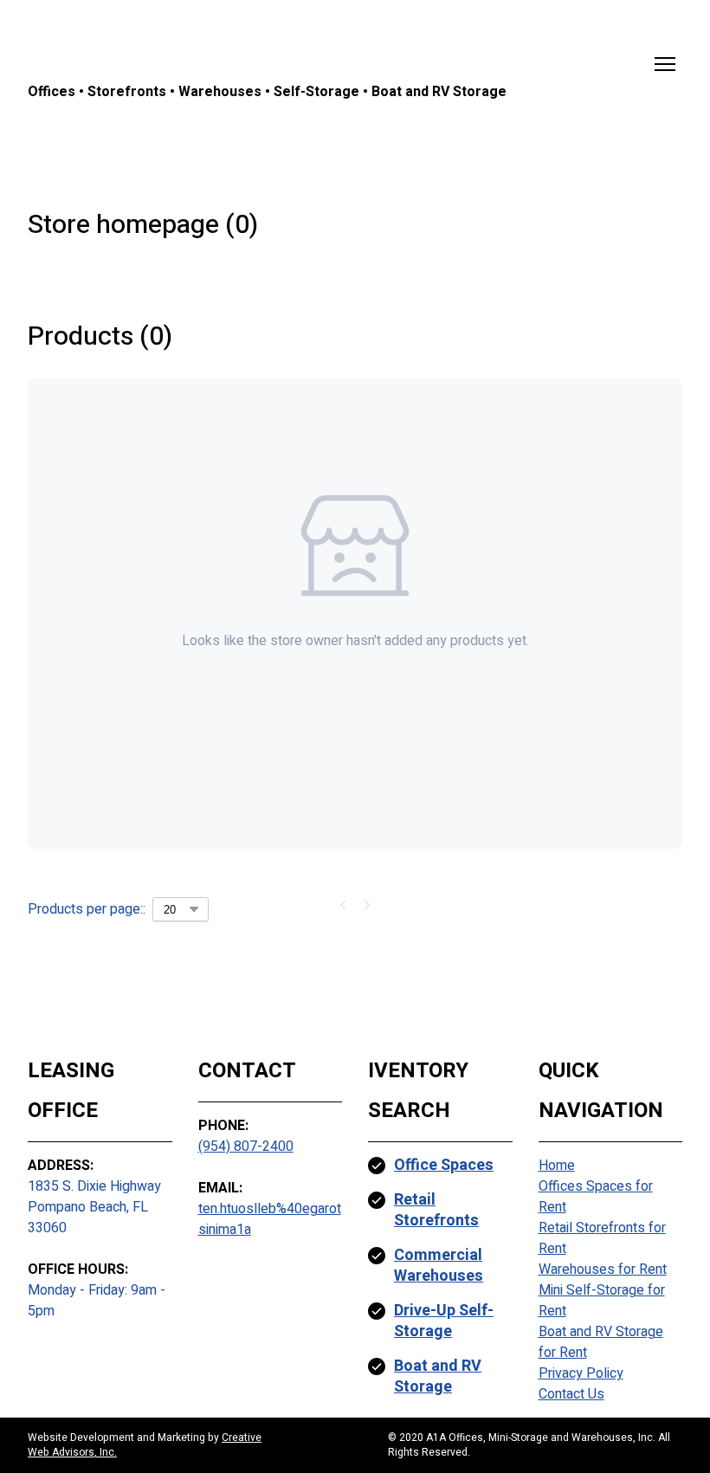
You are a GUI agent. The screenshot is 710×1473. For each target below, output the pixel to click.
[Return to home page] (267, 50)
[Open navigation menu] (665, 64)
